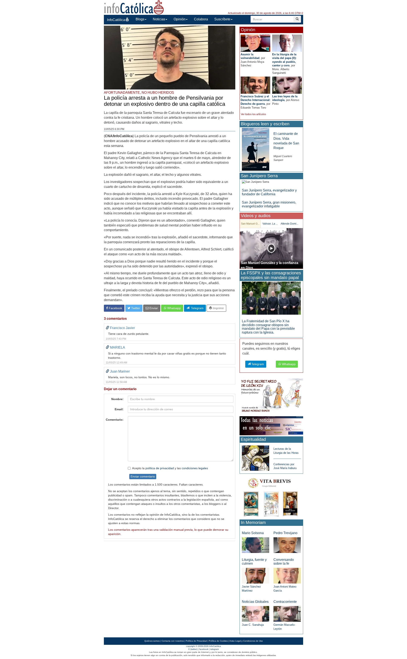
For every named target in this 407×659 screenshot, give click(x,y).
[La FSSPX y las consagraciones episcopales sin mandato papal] (271, 297)
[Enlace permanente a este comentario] (107, 328)
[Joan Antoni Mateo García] (287, 575)
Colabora (201, 19)
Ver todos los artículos (253, 114)
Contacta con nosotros (173, 641)
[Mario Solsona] (255, 544)
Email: (119, 409)
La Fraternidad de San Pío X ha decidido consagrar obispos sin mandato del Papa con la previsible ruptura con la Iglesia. (268, 326)
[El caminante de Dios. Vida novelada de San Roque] (255, 149)
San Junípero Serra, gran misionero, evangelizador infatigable (269, 204)
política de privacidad (159, 468)
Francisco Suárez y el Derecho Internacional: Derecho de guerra (255, 100)
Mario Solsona (253, 533)
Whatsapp (173, 308)
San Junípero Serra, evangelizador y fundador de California (269, 192)
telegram (214, 649)
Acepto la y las (170, 468)
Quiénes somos (152, 641)
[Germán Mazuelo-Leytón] (287, 613)
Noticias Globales (255, 601)
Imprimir (218, 308)
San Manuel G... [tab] (250, 223)
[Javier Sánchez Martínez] (255, 575)
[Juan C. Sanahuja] (255, 613)
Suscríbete (222, 19)
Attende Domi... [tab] (289, 223)
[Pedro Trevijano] (287, 544)
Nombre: (117, 399)
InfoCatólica (116, 20)
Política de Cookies (218, 641)
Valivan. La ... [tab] (270, 223)
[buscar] (297, 19)
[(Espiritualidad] (255, 456)
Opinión (179, 19)
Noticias (159, 19)
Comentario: (115, 419)
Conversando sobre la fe (283, 561)
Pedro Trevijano (285, 533)
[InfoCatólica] (134, 7)
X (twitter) (192, 649)
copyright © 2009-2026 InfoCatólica (203, 646)
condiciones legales (195, 468)
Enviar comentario (143, 476)
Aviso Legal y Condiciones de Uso (246, 641)
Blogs (140, 19)
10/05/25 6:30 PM (114, 129)
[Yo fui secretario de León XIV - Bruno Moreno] (271, 396)
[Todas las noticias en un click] (271, 425)
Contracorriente (285, 601)
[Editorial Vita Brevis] (271, 496)
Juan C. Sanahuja (253, 624)
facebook (203, 649)
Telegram (196, 308)
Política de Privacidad (196, 641)
